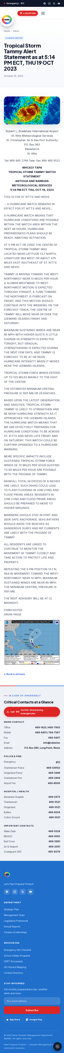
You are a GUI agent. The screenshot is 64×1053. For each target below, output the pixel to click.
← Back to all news (14, 674)
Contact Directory (13, 972)
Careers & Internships (15, 932)
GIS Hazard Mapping (15, 967)
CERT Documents (13, 961)
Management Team (14, 915)
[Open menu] (43, 13)
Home (7, 31)
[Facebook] (44, 3)
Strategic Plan (11, 909)
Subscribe (32, 1010)
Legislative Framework (16, 920)
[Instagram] (49, 3)
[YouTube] (59, 3)
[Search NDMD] (57, 1046)
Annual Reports (12, 926)
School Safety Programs (17, 955)
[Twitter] (54, 3)
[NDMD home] (7, 19)
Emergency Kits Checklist (17, 950)
